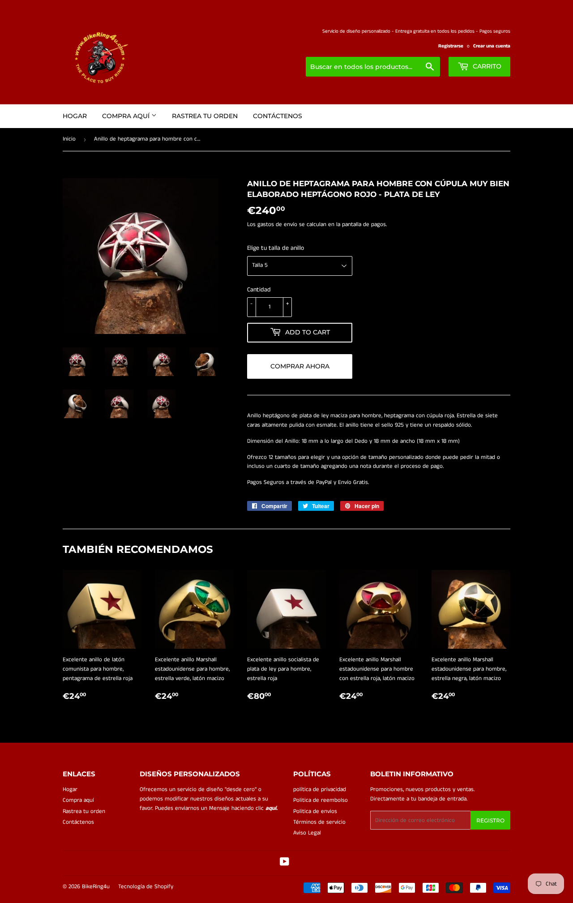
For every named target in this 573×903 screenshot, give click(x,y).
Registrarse (450, 46)
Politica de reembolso (320, 800)
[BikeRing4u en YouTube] (284, 863)
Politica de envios (315, 811)
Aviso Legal (307, 833)
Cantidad (259, 289)
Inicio (69, 139)
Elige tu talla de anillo (275, 248)
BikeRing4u (96, 886)
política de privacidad (319, 789)
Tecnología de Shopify (145, 886)
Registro (490, 820)
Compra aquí (126, 116)
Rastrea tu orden (205, 116)
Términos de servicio (319, 822)
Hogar (75, 116)
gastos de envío (277, 224)
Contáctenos (277, 116)
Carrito (486, 66)
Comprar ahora (299, 366)
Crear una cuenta (491, 46)
